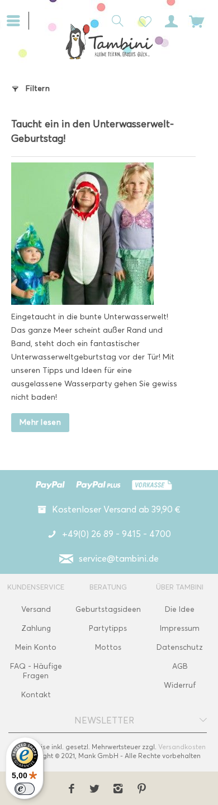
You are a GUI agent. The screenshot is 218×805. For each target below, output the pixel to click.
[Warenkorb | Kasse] (197, 20)
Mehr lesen (40, 422)
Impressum (180, 628)
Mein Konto (35, 647)
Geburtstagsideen (108, 609)
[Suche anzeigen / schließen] (114, 20)
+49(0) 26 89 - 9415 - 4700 (116, 534)
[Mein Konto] (169, 20)
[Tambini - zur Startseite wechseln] (109, 41)
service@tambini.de (119, 558)
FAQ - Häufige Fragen (36, 671)
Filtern (38, 88)
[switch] (25, 789)
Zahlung (36, 628)
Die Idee (180, 609)
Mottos (108, 647)
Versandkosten (182, 746)
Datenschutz (180, 647)
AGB (180, 666)
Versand (36, 609)
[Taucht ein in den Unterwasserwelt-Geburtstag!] (97, 233)
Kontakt (36, 694)
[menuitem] (17, 19)
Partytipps (108, 628)
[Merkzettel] (142, 20)
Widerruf (180, 685)
